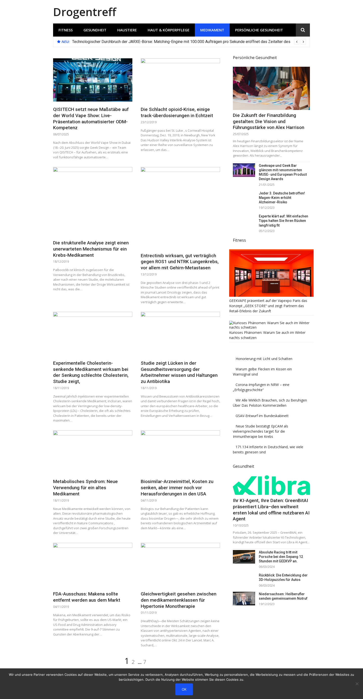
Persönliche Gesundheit (259, 29)
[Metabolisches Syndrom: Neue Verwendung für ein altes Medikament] (92, 452)
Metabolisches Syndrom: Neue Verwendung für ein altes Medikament (85, 487)
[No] (356, 683)
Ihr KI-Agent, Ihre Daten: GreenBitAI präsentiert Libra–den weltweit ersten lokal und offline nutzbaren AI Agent (271, 510)
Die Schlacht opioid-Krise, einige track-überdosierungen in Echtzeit (177, 112)
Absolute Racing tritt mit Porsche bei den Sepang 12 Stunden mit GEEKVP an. (281, 556)
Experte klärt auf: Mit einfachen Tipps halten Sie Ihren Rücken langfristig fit (283, 220)
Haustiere (127, 29)
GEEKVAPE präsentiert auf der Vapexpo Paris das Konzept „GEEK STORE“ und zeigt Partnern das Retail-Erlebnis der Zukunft (268, 305)
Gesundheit (94, 29)
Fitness (66, 29)
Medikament (212, 29)
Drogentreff (84, 11)
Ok (184, 689)
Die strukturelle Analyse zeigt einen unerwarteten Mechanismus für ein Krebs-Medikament (91, 249)
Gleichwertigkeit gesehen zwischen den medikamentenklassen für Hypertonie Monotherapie (178, 600)
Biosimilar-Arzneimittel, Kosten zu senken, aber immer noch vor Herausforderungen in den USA (177, 487)
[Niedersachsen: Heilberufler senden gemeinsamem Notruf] (244, 598)
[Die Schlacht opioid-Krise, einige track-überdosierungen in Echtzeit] (180, 80)
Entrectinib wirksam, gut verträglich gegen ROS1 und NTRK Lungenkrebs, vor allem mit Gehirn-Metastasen (180, 262)
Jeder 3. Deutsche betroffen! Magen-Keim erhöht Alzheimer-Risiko (282, 197)
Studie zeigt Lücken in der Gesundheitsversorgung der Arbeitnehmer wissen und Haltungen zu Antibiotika (179, 372)
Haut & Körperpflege (168, 29)
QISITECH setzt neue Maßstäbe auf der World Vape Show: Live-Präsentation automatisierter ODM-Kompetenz (91, 118)
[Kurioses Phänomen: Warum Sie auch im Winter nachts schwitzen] (271, 327)
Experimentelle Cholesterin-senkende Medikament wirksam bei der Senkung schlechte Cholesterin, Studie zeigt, (90, 372)
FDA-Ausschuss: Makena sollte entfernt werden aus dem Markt (86, 597)
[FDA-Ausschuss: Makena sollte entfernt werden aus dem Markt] (92, 564)
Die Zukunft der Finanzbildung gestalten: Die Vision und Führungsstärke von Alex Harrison (268, 121)
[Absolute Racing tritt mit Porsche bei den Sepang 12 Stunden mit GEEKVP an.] (244, 557)
